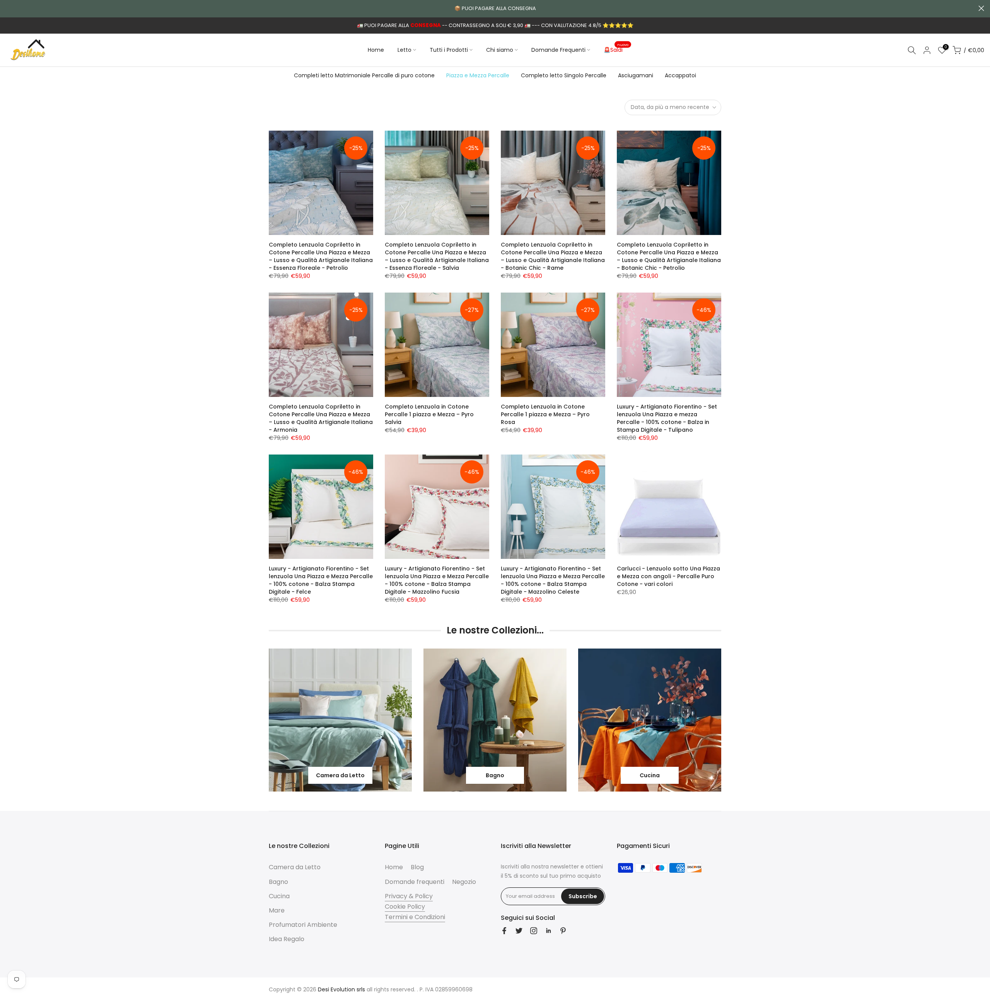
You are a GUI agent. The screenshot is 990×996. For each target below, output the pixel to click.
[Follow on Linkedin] (548, 930)
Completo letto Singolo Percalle (563, 75)
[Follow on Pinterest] (563, 930)
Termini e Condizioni (415, 917)
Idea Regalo (286, 939)
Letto (404, 50)
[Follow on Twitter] (518, 930)
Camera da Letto (295, 867)
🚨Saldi (616, 49)
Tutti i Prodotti (449, 50)
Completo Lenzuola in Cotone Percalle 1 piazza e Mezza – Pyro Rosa (545, 414)
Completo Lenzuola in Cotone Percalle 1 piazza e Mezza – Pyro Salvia (429, 414)
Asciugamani (635, 75)
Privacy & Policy (409, 896)
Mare (277, 910)
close (9, 8)
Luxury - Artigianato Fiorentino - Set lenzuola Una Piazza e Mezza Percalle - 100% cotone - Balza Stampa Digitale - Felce (321, 580)
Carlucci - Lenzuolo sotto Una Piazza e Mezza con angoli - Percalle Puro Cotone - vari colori (668, 576)
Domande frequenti (414, 881)
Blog (417, 867)
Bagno (278, 881)
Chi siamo (499, 50)
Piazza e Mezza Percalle (477, 75)
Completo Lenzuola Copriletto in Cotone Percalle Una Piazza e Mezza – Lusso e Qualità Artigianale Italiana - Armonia (321, 418)
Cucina (279, 896)
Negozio (464, 881)
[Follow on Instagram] (533, 930)
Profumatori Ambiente (303, 924)
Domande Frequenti (558, 50)
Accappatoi (680, 75)
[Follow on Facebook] (504, 930)
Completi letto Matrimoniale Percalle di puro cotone (364, 75)
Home (376, 50)
